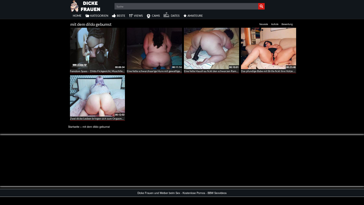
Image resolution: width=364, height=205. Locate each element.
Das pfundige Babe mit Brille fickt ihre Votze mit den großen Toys (279, 71)
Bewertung (287, 24)
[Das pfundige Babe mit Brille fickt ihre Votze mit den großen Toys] (268, 48)
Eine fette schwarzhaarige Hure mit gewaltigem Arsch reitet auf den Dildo (170, 71)
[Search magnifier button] (261, 6)
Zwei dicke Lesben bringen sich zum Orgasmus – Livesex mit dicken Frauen (113, 118)
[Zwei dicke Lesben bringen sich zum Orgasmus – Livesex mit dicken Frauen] (97, 96)
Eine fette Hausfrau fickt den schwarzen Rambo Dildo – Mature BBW (224, 71)
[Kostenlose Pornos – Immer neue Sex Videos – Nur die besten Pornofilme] (85, 6)
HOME (77, 15)
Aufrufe (274, 24)
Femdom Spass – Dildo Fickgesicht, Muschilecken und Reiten (105, 71)
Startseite (73, 127)
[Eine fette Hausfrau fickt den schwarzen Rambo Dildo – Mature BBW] (211, 48)
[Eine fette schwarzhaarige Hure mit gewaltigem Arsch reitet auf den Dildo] (154, 48)
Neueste (263, 24)
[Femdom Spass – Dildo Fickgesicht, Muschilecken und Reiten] (97, 48)
